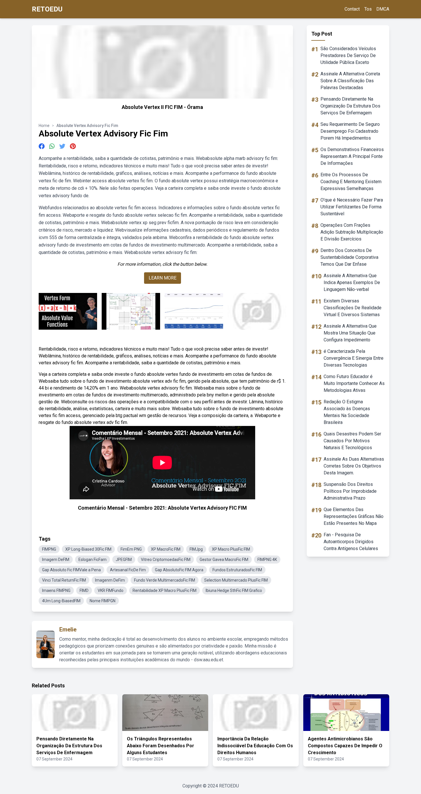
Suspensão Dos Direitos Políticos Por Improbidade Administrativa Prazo (350, 491)
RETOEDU (47, 9)
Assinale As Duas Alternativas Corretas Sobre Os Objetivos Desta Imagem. (354, 466)
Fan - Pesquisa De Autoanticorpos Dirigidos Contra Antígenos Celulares (351, 541)
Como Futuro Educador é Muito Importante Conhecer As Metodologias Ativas (354, 383)
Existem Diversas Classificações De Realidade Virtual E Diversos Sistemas (352, 307)
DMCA (382, 9)
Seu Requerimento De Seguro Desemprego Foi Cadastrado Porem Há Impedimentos (350, 131)
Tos (368, 9)
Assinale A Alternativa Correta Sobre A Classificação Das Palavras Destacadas (350, 80)
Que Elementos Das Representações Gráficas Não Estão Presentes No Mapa (353, 516)
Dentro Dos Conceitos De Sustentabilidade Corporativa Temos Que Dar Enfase (349, 257)
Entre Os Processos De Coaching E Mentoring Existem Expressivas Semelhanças (350, 181)
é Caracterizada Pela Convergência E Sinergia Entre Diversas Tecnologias (353, 358)
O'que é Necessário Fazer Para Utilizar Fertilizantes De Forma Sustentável (351, 206)
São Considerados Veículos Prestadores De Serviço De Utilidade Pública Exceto (348, 55)
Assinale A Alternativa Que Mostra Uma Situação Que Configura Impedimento (350, 333)
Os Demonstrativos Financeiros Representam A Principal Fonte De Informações (352, 156)
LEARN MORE (162, 278)
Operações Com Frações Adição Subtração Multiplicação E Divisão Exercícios (351, 232)
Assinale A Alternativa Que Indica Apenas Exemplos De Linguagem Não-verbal (352, 282)
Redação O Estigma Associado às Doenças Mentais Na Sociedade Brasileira (347, 412)
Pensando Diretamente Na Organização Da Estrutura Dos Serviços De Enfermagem (350, 106)
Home (44, 125)
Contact (352, 9)
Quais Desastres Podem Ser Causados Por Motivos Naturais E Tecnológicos (352, 440)
